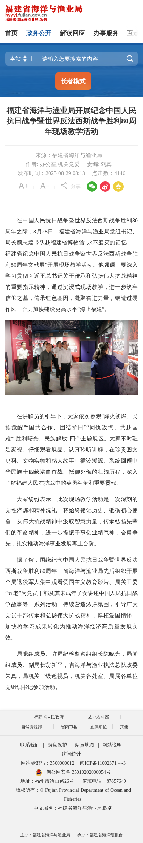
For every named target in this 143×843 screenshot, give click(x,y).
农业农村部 (98, 717)
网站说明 (112, 745)
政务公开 (38, 32)
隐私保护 (57, 745)
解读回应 (72, 32)
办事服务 (106, 32)
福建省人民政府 (49, 717)
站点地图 (84, 745)
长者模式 (73, 81)
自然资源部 (31, 726)
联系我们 (30, 745)
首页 (11, 32)
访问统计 (71, 754)
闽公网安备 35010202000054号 (78, 772)
